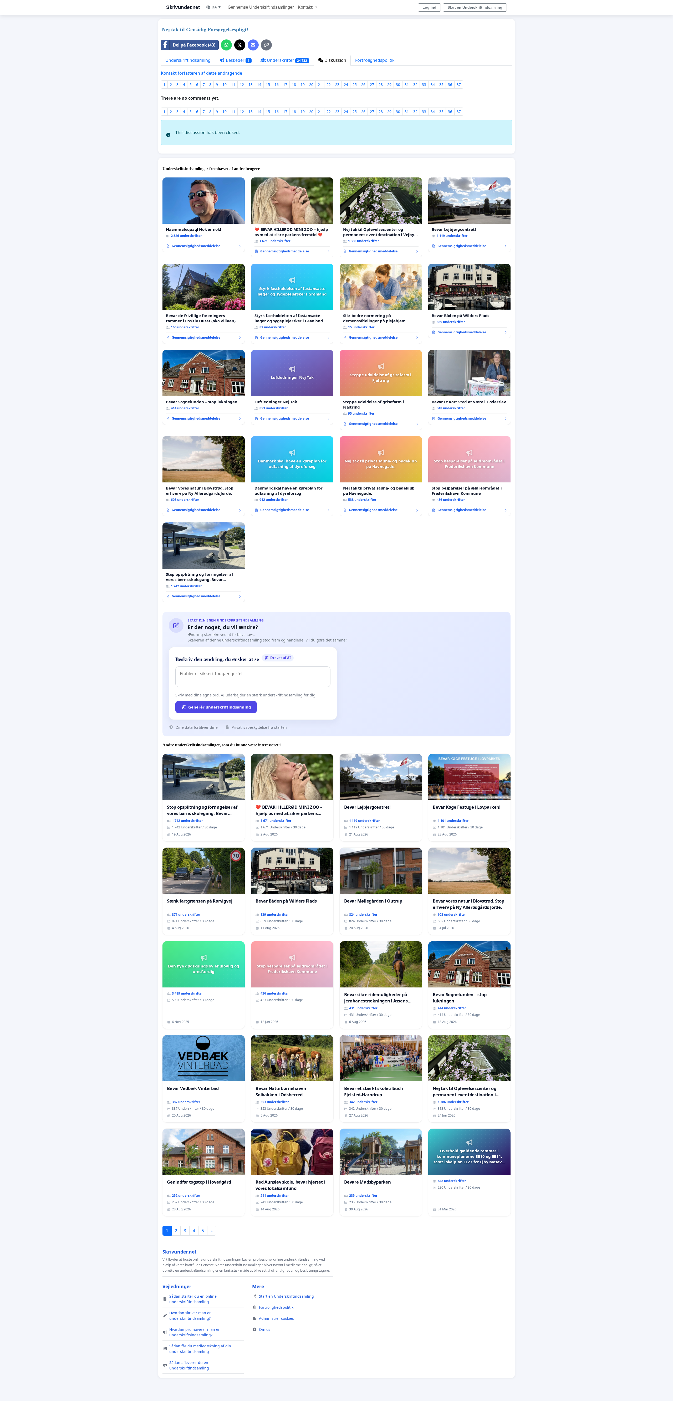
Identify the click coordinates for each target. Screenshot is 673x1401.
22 (329, 84)
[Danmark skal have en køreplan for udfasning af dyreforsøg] (292, 476)
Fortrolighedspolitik (375, 60)
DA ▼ (216, 7)
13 (250, 84)
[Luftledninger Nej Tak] (292, 387)
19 (302, 84)
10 (224, 84)
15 (268, 84)
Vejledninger (176, 1286)
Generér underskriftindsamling (219, 707)
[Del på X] (239, 44)
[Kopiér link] (266, 44)
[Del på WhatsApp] (226, 44)
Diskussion (334, 60)
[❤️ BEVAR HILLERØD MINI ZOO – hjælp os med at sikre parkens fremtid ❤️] (292, 217)
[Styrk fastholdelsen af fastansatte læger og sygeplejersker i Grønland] (292, 304)
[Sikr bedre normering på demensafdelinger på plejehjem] (381, 304)
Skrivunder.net (183, 7)
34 (433, 84)
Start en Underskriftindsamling (474, 7)
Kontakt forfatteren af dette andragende (201, 73)
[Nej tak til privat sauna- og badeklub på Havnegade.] (381, 476)
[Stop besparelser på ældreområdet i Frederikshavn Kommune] (469, 476)
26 (363, 84)
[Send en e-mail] (253, 44)
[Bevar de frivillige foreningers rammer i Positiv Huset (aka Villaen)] (203, 304)
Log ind (429, 7)
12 (242, 84)
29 (389, 84)
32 (415, 84)
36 (450, 84)
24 (346, 84)
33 (424, 84)
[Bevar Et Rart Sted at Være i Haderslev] (469, 387)
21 (320, 84)
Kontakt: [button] (306, 7)
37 (459, 84)
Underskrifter (286, 60)
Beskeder (237, 60)
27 (372, 84)
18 (294, 84)
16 (276, 84)
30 (398, 84)
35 (441, 84)
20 (311, 84)
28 (381, 84)
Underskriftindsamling (188, 60)
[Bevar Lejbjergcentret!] (469, 214)
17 (285, 84)
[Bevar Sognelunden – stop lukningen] (203, 387)
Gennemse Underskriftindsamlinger (261, 7)
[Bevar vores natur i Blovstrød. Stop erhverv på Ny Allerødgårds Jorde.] (203, 476)
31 (407, 84)
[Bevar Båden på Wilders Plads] (469, 301)
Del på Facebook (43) (194, 45)
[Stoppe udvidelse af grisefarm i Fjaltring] (381, 390)
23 (337, 84)
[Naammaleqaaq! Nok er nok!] (203, 214)
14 (259, 84)
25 (355, 84)
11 (233, 84)
